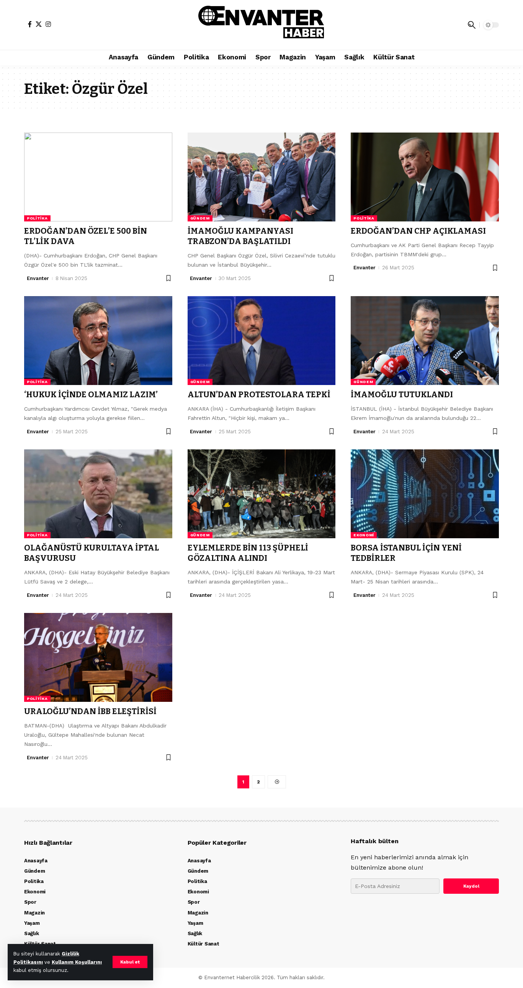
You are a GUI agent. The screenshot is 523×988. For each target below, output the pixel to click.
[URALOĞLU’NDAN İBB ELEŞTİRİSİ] (98, 657)
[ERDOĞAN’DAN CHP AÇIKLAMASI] (425, 177)
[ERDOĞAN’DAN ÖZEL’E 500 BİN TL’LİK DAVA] (98, 177)
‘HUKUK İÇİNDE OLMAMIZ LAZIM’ (91, 395)
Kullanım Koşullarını (77, 962)
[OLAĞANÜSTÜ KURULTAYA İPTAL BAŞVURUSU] (98, 493)
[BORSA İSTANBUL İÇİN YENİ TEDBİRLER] (425, 493)
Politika (37, 218)
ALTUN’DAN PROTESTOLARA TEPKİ (259, 395)
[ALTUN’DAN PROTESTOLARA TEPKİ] (262, 340)
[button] (130, 962)
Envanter (38, 278)
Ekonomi (363, 535)
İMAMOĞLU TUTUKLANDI (402, 395)
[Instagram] (48, 24)
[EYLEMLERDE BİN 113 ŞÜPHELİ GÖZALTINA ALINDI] (262, 493)
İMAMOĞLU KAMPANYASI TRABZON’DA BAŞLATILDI (240, 236)
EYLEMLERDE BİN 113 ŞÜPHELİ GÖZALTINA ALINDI (248, 553)
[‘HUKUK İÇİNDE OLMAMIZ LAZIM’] (98, 340)
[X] (39, 24)
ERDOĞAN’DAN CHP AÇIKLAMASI (418, 231)
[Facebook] (30, 24)
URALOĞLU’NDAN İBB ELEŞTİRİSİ (90, 711)
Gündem (200, 218)
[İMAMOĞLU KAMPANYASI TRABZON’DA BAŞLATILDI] (262, 177)
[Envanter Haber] (261, 25)
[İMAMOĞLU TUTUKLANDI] (425, 340)
